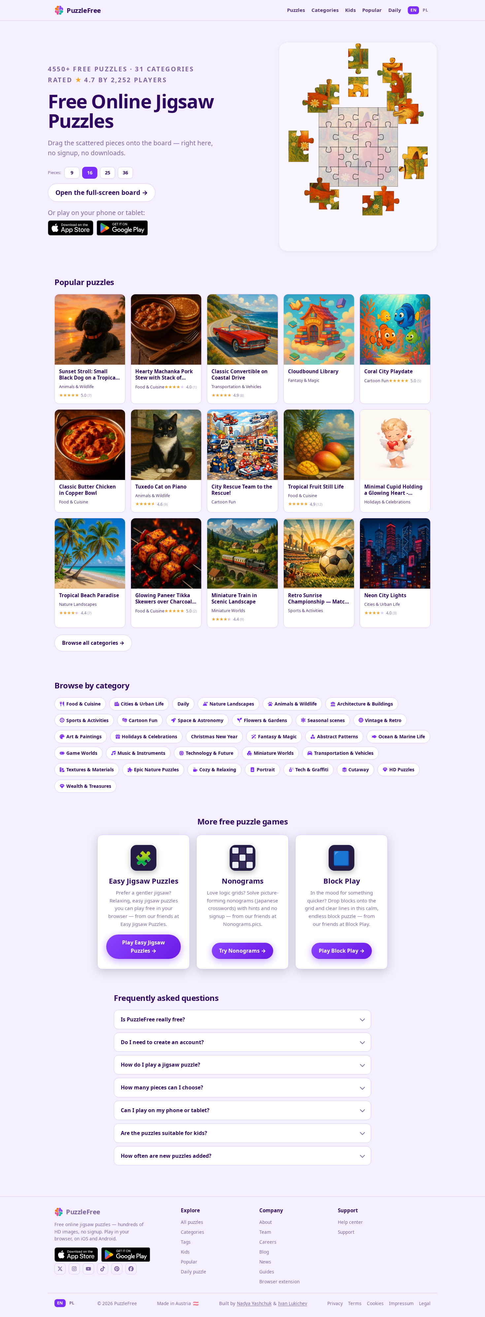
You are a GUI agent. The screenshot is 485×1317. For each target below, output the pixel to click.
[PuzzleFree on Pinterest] (116, 1268)
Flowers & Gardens (265, 720)
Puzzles (296, 10)
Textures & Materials (90, 769)
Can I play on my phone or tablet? (165, 1110)
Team (265, 1232)
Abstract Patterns (337, 736)
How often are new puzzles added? (166, 1155)
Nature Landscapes (232, 704)
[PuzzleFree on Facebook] (131, 1268)
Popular (372, 10)
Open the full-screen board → (101, 192)
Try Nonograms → (242, 950)
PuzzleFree (84, 10)
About (265, 1222)
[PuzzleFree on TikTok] (102, 1268)
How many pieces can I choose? (162, 1087)
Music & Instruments (141, 753)
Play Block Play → (342, 950)
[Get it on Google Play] (122, 228)
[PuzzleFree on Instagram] (74, 1268)
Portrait (266, 769)
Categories (325, 10)
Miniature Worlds (274, 753)
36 (125, 172)
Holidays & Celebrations (149, 736)
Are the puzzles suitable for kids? (164, 1133)
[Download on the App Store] (70, 228)
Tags (186, 1242)
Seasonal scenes (326, 720)
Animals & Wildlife (296, 704)
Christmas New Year (214, 736)
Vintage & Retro (383, 720)
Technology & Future (209, 753)
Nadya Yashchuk (254, 1303)
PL (425, 10)
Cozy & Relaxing (217, 769)
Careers (267, 1242)
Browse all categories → (93, 642)
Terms (355, 1303)
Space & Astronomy (200, 720)
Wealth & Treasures (88, 786)
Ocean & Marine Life (401, 736)
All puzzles (192, 1222)
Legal (425, 1303)
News (265, 1262)
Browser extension (279, 1281)
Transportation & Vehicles (343, 753)
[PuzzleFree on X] (60, 1268)
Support (346, 1232)
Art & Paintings (84, 736)
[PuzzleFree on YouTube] (88, 1268)
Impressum (401, 1303)
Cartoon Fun (143, 720)
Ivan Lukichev (292, 1303)
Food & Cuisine (83, 704)
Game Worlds (81, 753)
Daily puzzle (193, 1271)
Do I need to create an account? (162, 1042)
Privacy (335, 1303)
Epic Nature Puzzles (156, 769)
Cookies (375, 1303)
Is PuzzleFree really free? (153, 1019)
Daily (394, 10)
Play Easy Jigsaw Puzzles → (143, 946)
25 (107, 172)
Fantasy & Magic (277, 736)
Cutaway (358, 769)
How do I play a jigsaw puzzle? (160, 1064)
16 (89, 172)
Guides (266, 1271)
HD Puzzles (401, 769)
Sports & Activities (87, 720)
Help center (350, 1222)
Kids (350, 10)
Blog (264, 1252)
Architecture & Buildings (365, 704)
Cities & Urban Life (142, 704)
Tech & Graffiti (311, 769)
